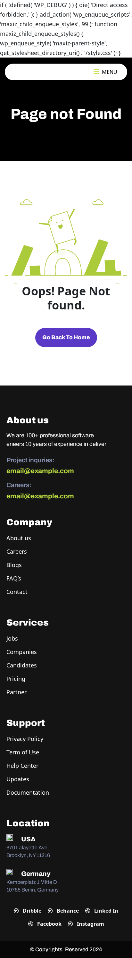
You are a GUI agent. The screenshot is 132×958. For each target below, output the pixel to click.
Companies (21, 652)
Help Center (22, 765)
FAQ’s (13, 578)
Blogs (14, 565)
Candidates (21, 665)
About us (18, 538)
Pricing (15, 678)
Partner (16, 692)
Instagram (90, 923)
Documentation (27, 792)
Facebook (49, 923)
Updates (17, 779)
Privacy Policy (24, 739)
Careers (16, 551)
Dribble (31, 910)
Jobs (12, 638)
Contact (17, 592)
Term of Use (22, 752)
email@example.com (40, 470)
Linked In (105, 910)
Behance (67, 910)
